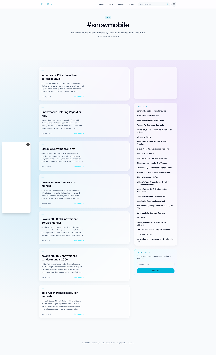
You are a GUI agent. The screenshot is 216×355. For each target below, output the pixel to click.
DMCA (110, 4)
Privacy (132, 4)
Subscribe (156, 271)
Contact (121, 4)
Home (101, 4)
